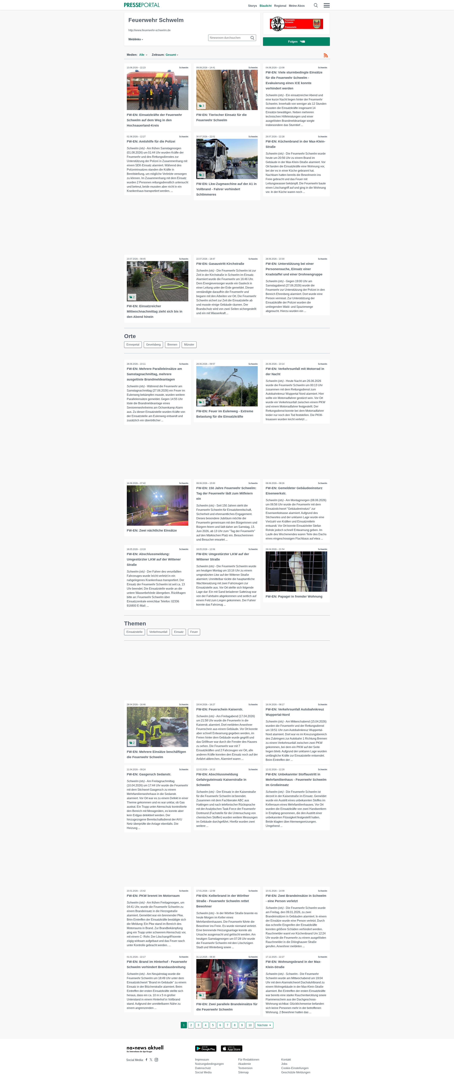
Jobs (284, 1063)
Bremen (172, 344)
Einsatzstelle (134, 631)
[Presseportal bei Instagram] (155, 1059)
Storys (252, 5)
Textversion (245, 1068)
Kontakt (286, 1059)
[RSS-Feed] (325, 55)
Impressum (202, 1059)
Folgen (293, 41)
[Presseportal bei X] (150, 1059)
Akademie (244, 1063)
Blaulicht (266, 5)
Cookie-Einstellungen (295, 1068)
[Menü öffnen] (326, 5)
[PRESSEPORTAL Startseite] (142, 5)
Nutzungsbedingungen (209, 1063)
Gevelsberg (153, 344)
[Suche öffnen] (316, 5)
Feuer (194, 631)
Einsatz (179, 631)
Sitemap (243, 1072)
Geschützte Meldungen (295, 1072)
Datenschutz (203, 1068)
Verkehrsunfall (158, 631)
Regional (280, 5)
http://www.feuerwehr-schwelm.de (149, 30)
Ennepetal (132, 344)
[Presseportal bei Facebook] (145, 1059)
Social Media (203, 1072)
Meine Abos (297, 5)
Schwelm (183, 67)
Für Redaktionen (248, 1059)
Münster (189, 344)
